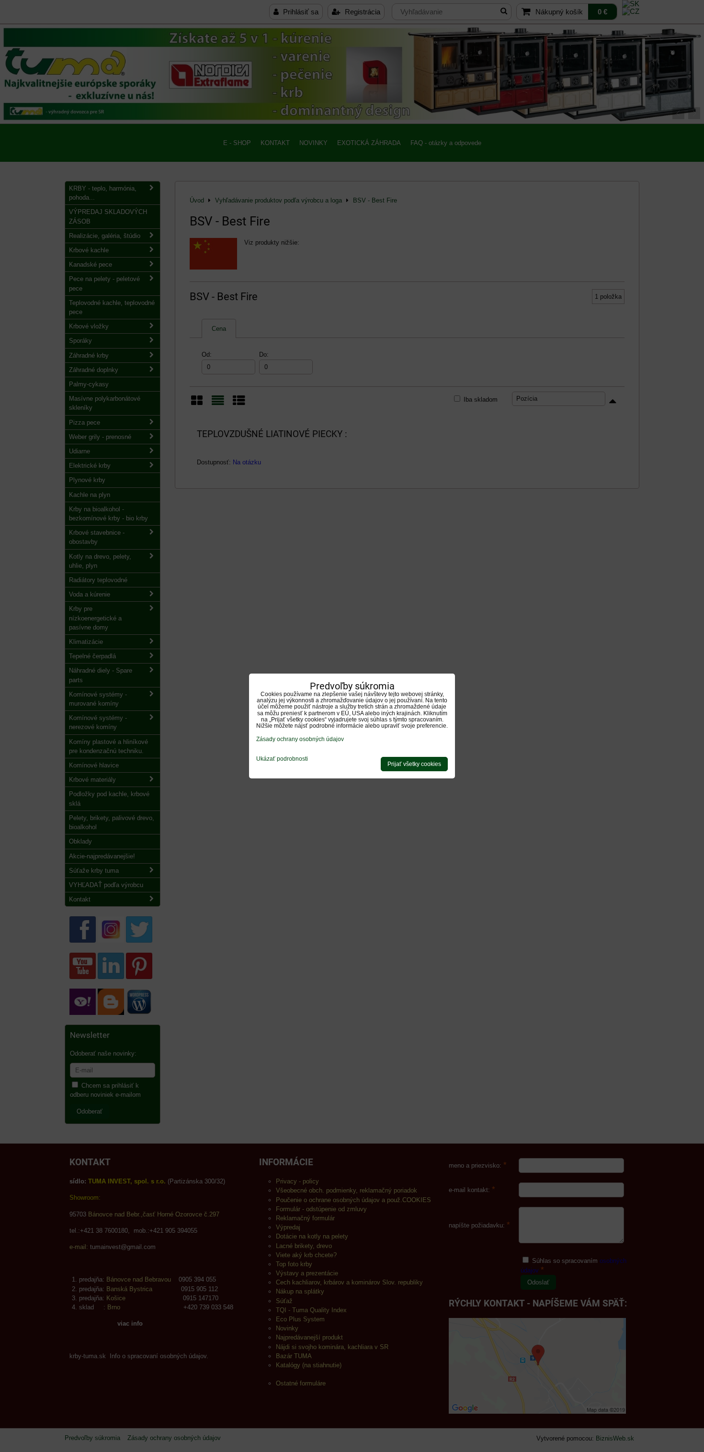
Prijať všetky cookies (414, 764)
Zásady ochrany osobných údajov (300, 739)
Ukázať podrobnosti (282, 759)
